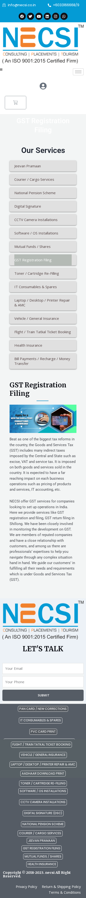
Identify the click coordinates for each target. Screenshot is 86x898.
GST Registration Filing (33, 259)
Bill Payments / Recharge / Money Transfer (42, 361)
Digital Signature (27, 206)
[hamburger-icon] (78, 71)
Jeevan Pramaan (27, 165)
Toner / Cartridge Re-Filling (36, 273)
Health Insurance (28, 345)
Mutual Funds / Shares (32, 246)
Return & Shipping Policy (61, 886)
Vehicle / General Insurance (36, 318)
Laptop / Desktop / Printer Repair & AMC (42, 302)
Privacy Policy (26, 886)
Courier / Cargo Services (34, 179)
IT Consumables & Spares (35, 286)
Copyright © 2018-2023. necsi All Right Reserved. (37, 874)
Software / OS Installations (36, 233)
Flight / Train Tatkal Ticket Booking (42, 331)
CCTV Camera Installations (36, 219)
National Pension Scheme (35, 192)
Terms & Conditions (65, 892)
